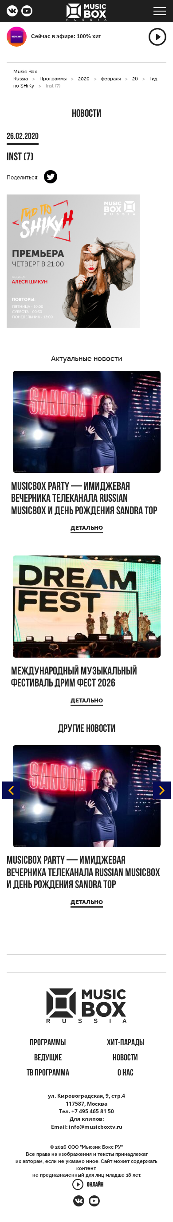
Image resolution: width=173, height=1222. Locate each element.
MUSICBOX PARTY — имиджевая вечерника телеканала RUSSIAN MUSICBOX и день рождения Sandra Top (84, 499)
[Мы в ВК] (12, 12)
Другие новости (86, 729)
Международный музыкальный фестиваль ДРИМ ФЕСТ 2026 (74, 678)
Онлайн (95, 1185)
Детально (87, 527)
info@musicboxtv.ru (95, 1127)
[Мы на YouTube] (26, 12)
